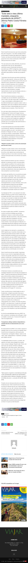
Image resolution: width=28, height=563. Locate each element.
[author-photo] (14, 446)
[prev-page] (2, 477)
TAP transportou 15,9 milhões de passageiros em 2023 (21, 434)
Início (2, 9)
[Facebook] (2, 26)
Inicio (10, 559)
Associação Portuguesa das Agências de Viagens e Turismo (12, 415)
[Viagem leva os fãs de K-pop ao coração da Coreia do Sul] (4, 459)
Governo (3, 416)
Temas (13, 559)
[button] (2, 6)
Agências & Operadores (8, 9)
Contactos (17, 559)
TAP (7, 416)
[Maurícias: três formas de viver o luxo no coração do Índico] (4, 472)
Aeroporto (7, 413)
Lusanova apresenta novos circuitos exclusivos (7, 433)
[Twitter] (5, 26)
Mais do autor (17, 454)
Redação (4, 22)
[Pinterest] (8, 26)
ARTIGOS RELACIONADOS (7, 454)
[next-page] (4, 477)
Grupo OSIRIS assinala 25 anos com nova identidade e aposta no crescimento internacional (17, 466)
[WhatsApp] (11, 26)
